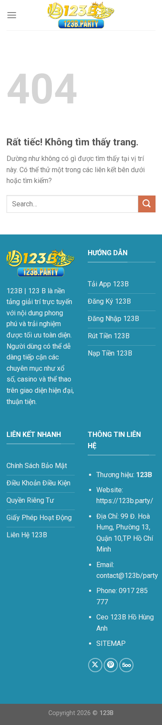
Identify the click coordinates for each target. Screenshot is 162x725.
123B (14, 291)
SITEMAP (111, 643)
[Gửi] (147, 204)
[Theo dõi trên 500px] (126, 665)
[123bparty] (81, 15)
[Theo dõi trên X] (95, 665)
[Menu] (11, 15)
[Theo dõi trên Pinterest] (111, 665)
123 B (37, 291)
